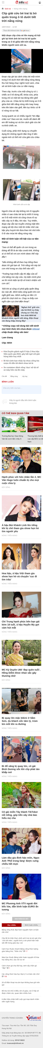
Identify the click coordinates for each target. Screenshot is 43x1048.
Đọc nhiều (12, 925)
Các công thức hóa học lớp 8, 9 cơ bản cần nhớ (20, 974)
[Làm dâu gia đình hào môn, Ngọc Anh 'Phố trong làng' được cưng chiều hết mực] (21, 841)
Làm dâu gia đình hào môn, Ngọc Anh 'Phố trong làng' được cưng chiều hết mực (20, 860)
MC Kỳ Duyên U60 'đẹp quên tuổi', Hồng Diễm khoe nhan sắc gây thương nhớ (21, 672)
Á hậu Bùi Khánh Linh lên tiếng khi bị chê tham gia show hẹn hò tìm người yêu (20, 528)
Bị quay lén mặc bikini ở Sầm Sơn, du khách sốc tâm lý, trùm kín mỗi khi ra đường (20, 721)
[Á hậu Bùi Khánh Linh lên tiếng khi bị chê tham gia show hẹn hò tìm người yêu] (21, 508)
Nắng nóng (14, 376)
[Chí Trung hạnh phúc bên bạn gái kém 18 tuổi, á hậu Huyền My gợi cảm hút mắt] (21, 605)
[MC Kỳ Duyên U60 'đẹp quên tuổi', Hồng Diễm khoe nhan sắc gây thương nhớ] (21, 653)
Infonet (36, 329)
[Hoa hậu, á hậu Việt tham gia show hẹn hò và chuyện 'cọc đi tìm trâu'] (21, 556)
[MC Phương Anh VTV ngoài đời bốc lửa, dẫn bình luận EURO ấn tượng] (21, 887)
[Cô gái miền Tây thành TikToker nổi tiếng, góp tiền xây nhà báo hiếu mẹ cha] (21, 795)
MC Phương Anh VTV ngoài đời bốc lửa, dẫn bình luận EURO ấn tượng (20, 906)
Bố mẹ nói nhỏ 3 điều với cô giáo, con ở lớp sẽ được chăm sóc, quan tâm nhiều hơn (20, 992)
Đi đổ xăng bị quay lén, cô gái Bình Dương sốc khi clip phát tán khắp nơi (21, 769)
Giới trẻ (8, 9)
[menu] (3, 2)
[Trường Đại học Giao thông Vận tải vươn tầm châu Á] (14, 424)
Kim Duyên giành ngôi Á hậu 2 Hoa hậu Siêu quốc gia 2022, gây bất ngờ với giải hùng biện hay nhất (22, 354)
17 (26, 951)
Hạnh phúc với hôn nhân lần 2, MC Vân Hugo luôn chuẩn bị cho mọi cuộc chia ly (21, 480)
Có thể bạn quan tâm (15, 413)
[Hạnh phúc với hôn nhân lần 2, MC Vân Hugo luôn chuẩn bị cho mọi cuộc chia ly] (21, 460)
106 (5, 976)
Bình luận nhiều (31, 925)
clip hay (24, 376)
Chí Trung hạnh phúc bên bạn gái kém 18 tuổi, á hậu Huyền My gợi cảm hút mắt (21, 624)
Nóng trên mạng (20, 9)
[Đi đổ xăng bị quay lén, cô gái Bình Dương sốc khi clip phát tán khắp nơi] (21, 749)
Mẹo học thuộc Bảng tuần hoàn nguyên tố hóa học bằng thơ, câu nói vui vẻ (20, 958)
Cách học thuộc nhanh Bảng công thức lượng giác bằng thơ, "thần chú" (20, 950)
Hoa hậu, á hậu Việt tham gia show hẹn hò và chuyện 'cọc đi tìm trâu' (19, 576)
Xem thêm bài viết (21, 919)
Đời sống (6, 487)
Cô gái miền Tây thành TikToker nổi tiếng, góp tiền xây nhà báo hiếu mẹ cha (20, 815)
